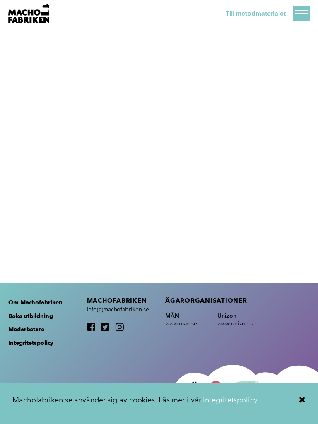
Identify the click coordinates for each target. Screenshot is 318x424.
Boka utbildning (30, 316)
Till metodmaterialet (256, 13)
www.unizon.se (236, 323)
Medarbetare (26, 329)
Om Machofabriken (35, 302)
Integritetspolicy (30, 343)
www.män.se (181, 323)
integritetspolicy (230, 400)
